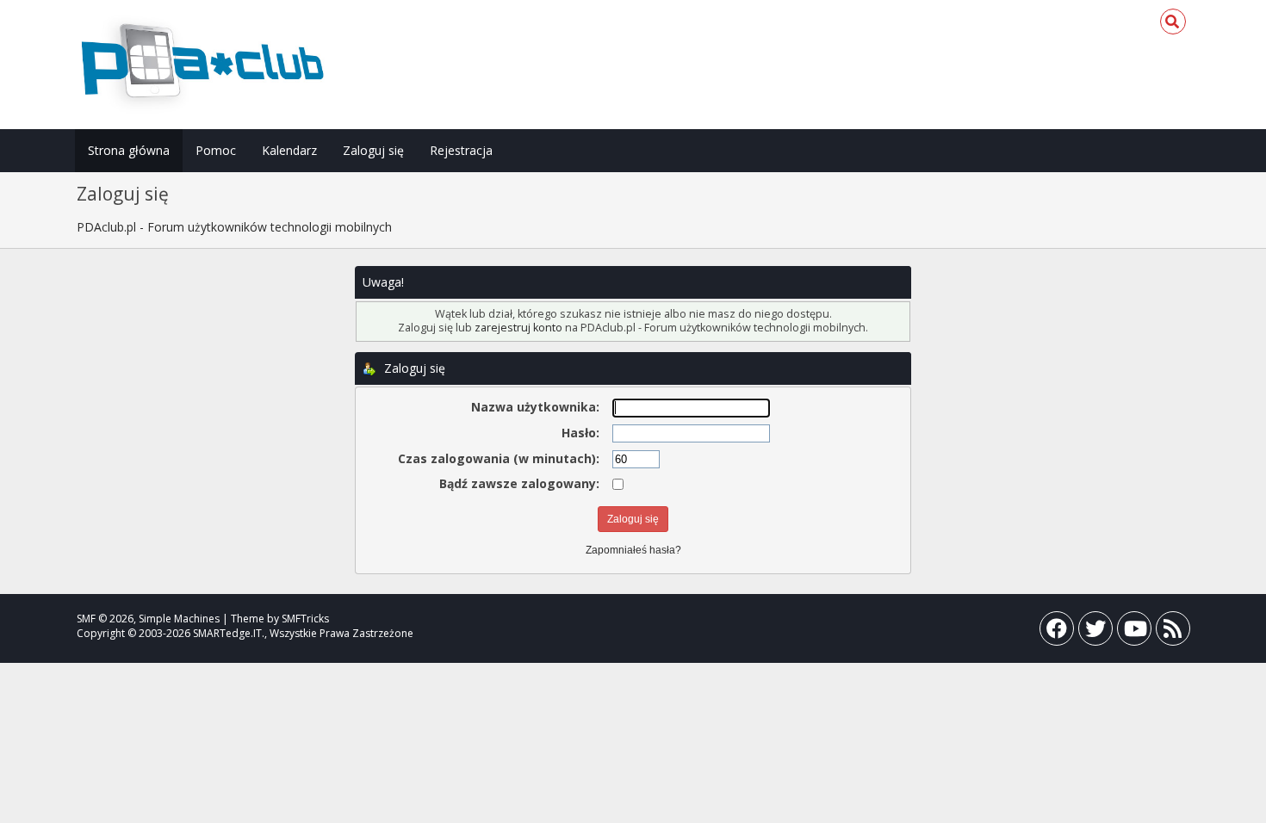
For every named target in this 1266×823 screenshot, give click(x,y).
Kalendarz (289, 150)
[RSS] (1173, 632)
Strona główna (129, 150)
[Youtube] (1134, 632)
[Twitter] (1095, 632)
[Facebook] (1056, 632)
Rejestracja (461, 150)
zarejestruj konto (518, 327)
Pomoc (215, 150)
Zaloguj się (373, 150)
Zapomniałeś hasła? (633, 550)
